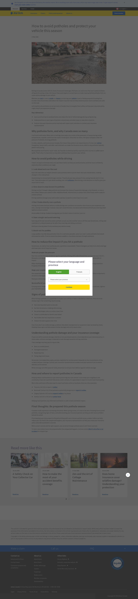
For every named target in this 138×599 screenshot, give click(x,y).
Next (128, 475)
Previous (10, 475)
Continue (69, 287)
